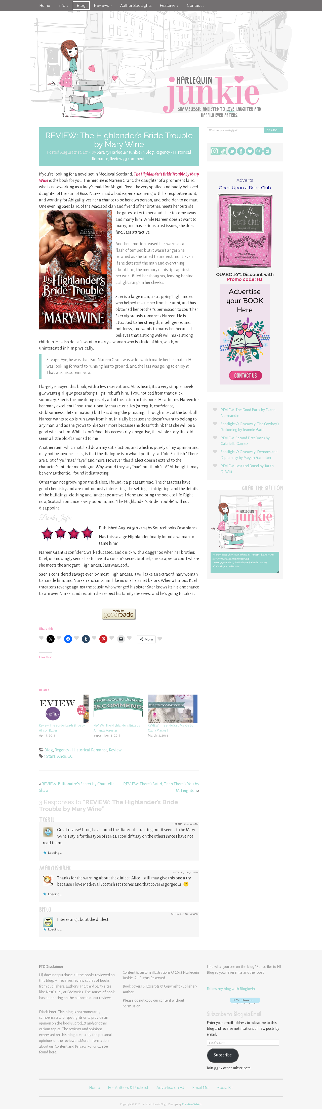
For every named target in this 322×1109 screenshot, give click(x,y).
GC (69, 756)
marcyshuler (55, 869)
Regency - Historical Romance (81, 750)
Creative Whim (191, 1104)
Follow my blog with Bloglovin (231, 989)
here (52, 1052)
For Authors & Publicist (128, 1087)
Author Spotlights (135, 5)
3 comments (135, 159)
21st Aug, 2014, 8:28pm (185, 872)
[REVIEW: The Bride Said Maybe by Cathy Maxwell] (172, 709)
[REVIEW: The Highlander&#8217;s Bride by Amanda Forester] (118, 709)
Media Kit (225, 1087)
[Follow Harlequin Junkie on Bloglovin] (245, 1001)
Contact (195, 5)
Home (44, 5)
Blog (81, 5)
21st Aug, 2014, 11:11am (185, 824)
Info (63, 5)
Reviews (102, 5)
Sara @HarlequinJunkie (118, 152)
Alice (61, 756)
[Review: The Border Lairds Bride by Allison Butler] (64, 709)
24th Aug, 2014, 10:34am (184, 914)
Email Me (200, 1087)
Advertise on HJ (170, 1087)
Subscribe (223, 1055)
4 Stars (49, 756)
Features (168, 5)
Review (116, 159)
